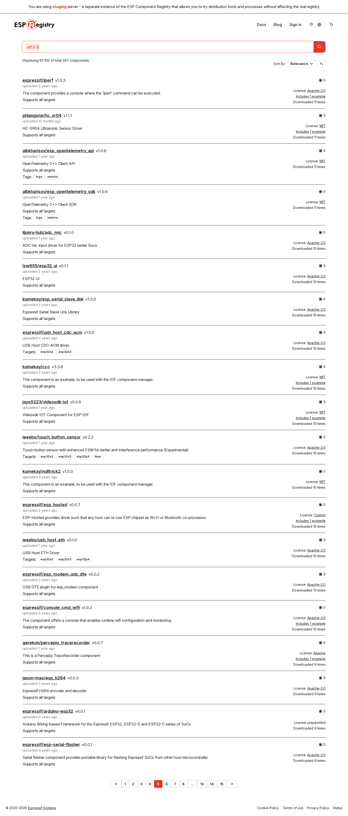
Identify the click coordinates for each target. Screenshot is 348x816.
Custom (320, 515)
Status (337, 808)
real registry (309, 6)
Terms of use (293, 808)
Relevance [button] (299, 64)
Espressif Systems (42, 808)
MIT (323, 126)
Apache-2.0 (316, 91)
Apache (319, 653)
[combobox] (167, 46)
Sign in (295, 24)
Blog (278, 24)
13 (202, 784)
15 (221, 784)
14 (212, 784)
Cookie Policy (268, 808)
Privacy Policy (318, 808)
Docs (261, 24)
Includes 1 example (311, 96)
